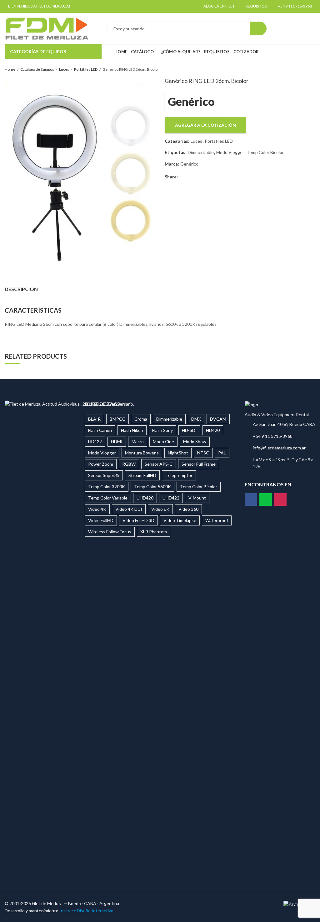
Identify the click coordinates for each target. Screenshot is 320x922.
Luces (64, 69)
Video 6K (160, 509)
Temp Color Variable (108, 497)
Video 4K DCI (128, 509)
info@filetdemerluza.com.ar (279, 447)
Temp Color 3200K (106, 486)
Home (10, 69)
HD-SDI (189, 430)
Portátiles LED (86, 69)
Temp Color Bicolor (265, 152)
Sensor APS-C (158, 464)
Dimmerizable (201, 152)
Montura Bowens (142, 452)
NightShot (178, 452)
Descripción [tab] (21, 289)
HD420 (213, 430)
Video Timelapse (179, 520)
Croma (140, 419)
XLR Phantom (153, 531)
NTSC (203, 452)
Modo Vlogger (230, 152)
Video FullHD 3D (138, 520)
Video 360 (188, 509)
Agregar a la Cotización (205, 125)
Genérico (191, 101)
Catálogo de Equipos (37, 69)
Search (258, 28)
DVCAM (218, 419)
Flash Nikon (132, 430)
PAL (222, 452)
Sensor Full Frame (199, 464)
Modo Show (194, 441)
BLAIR (94, 419)
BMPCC (117, 419)
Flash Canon (100, 430)
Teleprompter (178, 475)
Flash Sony (162, 430)
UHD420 (145, 497)
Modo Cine (163, 441)
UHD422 (170, 497)
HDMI (116, 441)
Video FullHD (100, 520)
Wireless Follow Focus (109, 531)
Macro (138, 441)
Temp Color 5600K (152, 486)
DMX (196, 419)
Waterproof (216, 520)
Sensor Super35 (103, 475)
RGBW (129, 464)
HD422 (95, 441)
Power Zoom (100, 464)
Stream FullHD (142, 475)
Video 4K (97, 509)
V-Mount (197, 497)
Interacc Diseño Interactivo (86, 910)
